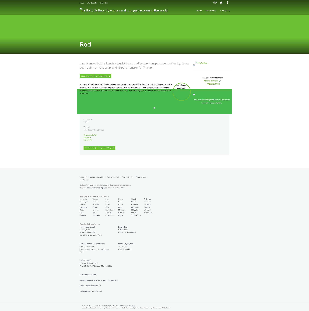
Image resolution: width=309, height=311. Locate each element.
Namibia (121, 212)
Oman (133, 202)
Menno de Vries (211, 81)
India (94, 212)
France (95, 199)
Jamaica (108, 212)
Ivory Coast (109, 210)
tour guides (102, 188)
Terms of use (141, 177)
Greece (95, 210)
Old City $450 (85, 230)
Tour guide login (113, 177)
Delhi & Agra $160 (125, 249)
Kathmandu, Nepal (88, 274)
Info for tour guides (97, 177)
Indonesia (96, 215)
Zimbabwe (148, 212)
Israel (107, 204)
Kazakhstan (109, 215)
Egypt (82, 212)
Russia (133, 212)
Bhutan (82, 204)
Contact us (84, 180)
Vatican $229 (123, 230)
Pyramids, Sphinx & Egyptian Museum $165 (96, 266)
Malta (120, 207)
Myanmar (121, 210)
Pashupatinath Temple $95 (91, 291)
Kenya (120, 199)
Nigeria (134, 199)
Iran (106, 199)
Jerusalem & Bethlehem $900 (91, 235)
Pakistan (134, 204)
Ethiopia (83, 215)
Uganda (147, 207)
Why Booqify (92, 3)
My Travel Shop (102, 76)
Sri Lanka (147, 199)
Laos (120, 202)
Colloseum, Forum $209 (127, 232)
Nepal (120, 215)
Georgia (96, 204)
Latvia (120, 204)
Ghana (95, 207)
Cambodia (83, 207)
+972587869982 (212, 84)
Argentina (83, 199)
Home (82, 3)
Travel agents (127, 177)
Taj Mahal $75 (123, 246)
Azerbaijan (84, 202)
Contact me (85, 76)
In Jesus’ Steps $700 (87, 232)
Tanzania (147, 202)
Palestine (134, 207)
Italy (107, 207)
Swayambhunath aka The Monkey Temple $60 (99, 280)
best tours (91, 188)
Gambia (95, 202)
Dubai (82, 210)
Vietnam (147, 210)
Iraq (106, 202)
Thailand (147, 204)
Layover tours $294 (87, 246)
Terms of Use (117, 305)
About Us (83, 177)
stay (122, 188)
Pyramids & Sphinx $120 (89, 263)
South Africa (136, 215)
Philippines (135, 210)
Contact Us (104, 3)
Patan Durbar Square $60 (90, 285)
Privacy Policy (130, 305)
